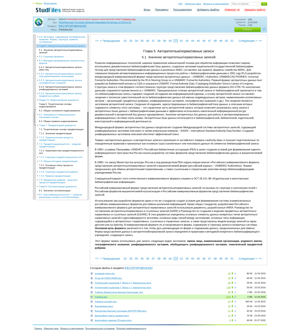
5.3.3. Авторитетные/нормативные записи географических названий (60, 81)
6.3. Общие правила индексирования (58, 121)
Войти (39, 3)
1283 (228, 297)
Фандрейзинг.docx (104, 306)
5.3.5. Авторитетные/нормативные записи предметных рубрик (60, 94)
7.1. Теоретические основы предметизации (61, 129)
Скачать (247, 29)
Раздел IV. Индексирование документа (59, 100)
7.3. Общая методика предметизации (58, 161)
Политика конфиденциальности (131, 328)
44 (192, 40)
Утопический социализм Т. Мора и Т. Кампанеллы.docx (123, 283)
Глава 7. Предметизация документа (57, 125)
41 (175, 40)
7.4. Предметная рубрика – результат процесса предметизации (58, 181)
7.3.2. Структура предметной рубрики (58, 172)
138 (228, 287)
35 (142, 40)
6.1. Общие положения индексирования (59, 110)
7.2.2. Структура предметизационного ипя (60, 157)
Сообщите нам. (129, 19)
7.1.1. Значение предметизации (55, 133)
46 (203, 40)
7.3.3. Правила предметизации (55, 176)
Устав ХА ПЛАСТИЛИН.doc (108, 278)
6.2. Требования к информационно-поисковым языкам (57, 115)
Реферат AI (232, 9)
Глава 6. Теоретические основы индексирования (55, 105)
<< (97, 40)
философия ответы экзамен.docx (112, 315)
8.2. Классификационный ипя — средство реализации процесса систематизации (60, 195)
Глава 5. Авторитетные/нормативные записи (62, 46)
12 (229, 315)
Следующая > (248, 40)
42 (181, 40)
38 (158, 40)
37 (153, 40)
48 (215, 40)
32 (125, 40)
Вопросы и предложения (216, 3)
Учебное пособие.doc (106, 301)
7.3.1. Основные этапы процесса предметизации (56, 166)
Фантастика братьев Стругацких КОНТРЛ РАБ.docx (121, 311)
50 (226, 40)
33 (130, 40)
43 (187, 40)
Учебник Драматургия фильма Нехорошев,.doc (119, 292)
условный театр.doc (105, 273)
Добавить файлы (208, 9)
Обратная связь (193, 3)
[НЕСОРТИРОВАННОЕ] (72, 26)
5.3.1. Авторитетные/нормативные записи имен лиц (60, 68)
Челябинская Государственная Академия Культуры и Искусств (95, 22)
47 (209, 40)
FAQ (180, 3)
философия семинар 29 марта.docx (113, 320)
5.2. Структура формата (51, 56)
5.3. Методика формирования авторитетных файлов (62, 61)
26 (229, 273)
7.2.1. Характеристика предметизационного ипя (61, 151)
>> (260, 40)
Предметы (161, 9)
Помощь (38, 328)
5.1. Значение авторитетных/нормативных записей (60, 51)
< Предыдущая (110, 40)
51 (232, 40)
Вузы (147, 9)
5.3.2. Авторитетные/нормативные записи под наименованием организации (60, 74)
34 (136, 40)
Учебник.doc (101, 297)
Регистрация (50, 3)
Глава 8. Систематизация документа (58, 186)
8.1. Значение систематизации (54, 190)
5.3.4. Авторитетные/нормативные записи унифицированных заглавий (60, 88)
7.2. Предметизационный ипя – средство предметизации (60, 145)
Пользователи (182, 9)
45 (198, 40)
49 (220, 40)
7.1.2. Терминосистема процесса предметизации (56, 138)
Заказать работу (255, 9)
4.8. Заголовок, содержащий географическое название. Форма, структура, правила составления (62, 39)
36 (147, 40)
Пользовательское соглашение (100, 328)
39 (164, 40)
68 (229, 292)
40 (170, 40)
